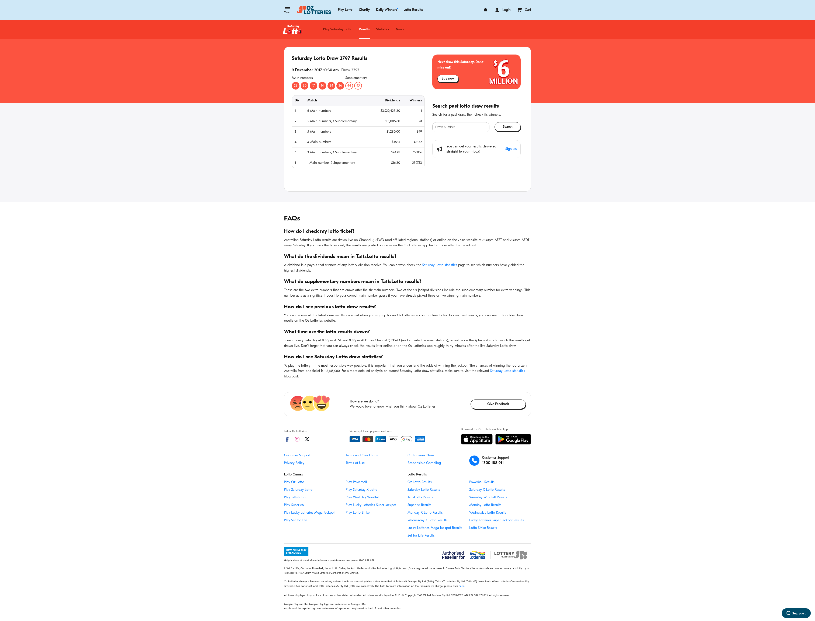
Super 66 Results (419, 505)
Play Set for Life (295, 520)
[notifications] (485, 10)
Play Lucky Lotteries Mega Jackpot (309, 512)
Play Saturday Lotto (338, 29)
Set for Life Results (421, 535)
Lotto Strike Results (483, 528)
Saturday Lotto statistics (439, 265)
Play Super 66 (294, 505)
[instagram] (297, 439)
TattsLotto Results (420, 497)
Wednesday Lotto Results (487, 512)
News (400, 29)
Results (364, 29)
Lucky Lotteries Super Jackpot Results (496, 520)
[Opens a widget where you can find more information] (796, 613)
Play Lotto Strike (358, 512)
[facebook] (287, 439)
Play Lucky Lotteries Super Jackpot (371, 505)
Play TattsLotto (294, 497)
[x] (307, 439)
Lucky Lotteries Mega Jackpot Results (435, 528)
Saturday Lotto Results (424, 490)
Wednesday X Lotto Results (428, 520)
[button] (287, 10)
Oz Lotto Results (420, 482)
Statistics (382, 29)
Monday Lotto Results (485, 505)
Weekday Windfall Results (488, 497)
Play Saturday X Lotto (361, 490)
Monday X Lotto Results (425, 512)
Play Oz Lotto (294, 482)
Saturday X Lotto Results (487, 490)
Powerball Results (482, 482)
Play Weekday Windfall (362, 497)
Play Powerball (356, 482)
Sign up (511, 149)
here (461, 586)
